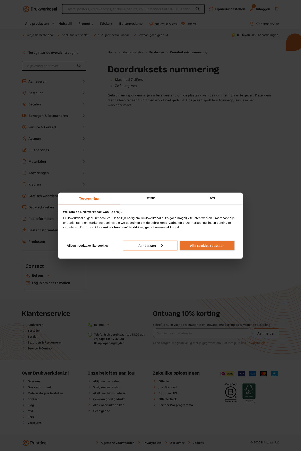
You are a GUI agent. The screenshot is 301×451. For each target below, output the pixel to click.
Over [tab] (211, 197)
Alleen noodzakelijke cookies (88, 245)
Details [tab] (151, 197)
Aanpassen (147, 245)
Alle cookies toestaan (207, 245)
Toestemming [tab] (89, 198)
